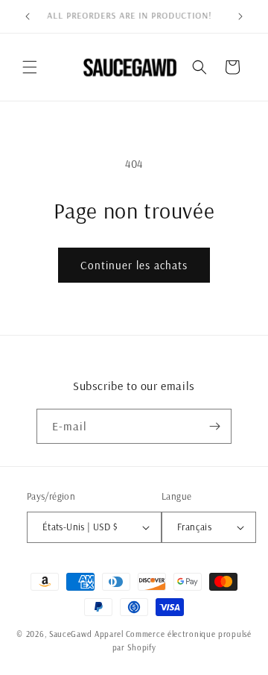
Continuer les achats (134, 265)
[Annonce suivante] (240, 16)
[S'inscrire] (214, 426)
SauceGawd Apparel (86, 634)
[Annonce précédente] (27, 16)
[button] (29, 67)
